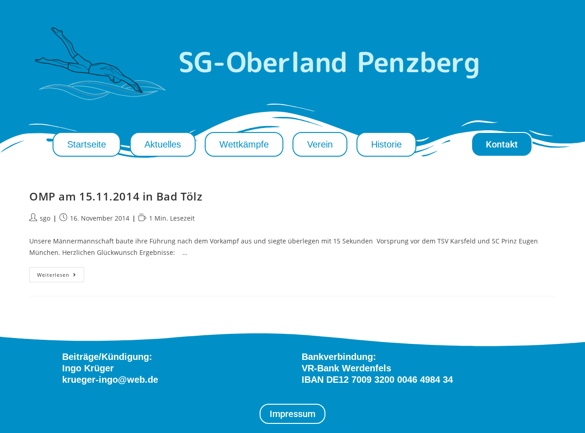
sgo (45, 218)
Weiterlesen (60, 272)
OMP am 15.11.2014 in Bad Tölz (115, 196)
